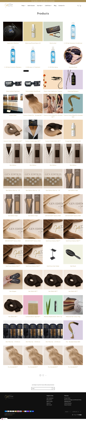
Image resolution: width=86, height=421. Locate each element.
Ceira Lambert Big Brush (13, 91)
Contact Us (61, 5)
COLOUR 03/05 (14, 192)
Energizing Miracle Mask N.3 (73, 141)
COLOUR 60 (80, 192)
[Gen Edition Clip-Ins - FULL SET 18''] (13, 178)
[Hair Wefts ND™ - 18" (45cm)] (73, 279)
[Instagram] (72, 414)
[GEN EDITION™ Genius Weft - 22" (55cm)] (13, 229)
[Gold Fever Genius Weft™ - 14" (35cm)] (73, 229)
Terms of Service (67, 403)
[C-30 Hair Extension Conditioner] (73, 31)
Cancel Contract (67, 404)
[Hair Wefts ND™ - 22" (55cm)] (13, 305)
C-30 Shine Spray (53, 67)
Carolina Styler (73, 67)
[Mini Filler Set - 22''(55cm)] (53, 330)
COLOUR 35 (16, 167)
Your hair (39, 5)
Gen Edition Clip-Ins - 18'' (13, 190)
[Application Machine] (13, 31)
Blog (55, 5)
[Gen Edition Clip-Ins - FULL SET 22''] (33, 178)
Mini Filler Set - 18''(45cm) (33, 342)
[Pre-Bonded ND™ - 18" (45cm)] (53, 355)
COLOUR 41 (17, 167)
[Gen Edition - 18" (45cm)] (33, 153)
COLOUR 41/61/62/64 (19, 192)
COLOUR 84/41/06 (20, 192)
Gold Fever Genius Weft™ (53, 241)
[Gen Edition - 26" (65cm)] (73, 153)
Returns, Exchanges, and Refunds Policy (72, 399)
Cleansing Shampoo (73, 91)
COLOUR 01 (5, 192)
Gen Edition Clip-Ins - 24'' (53, 190)
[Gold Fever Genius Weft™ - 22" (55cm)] (33, 254)
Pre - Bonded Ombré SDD (73, 342)
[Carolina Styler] (73, 55)
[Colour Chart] (13, 103)
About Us (49, 403)
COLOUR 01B (6, 192)
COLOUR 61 (41, 167)
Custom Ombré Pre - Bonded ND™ (33, 115)
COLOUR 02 (7, 192)
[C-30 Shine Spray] (53, 55)
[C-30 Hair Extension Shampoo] (13, 55)
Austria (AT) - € (75, 411)
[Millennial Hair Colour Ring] (73, 305)
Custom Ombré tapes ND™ (33, 141)
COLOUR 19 (8, 167)
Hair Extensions (50, 398)
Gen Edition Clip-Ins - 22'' (33, 190)
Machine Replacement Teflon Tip (53, 316)
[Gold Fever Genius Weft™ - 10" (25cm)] (53, 229)
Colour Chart (12, 115)
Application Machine (13, 43)
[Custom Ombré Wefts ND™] (53, 129)
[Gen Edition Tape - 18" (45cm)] (73, 178)
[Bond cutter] (53, 31)
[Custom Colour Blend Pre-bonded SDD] (73, 103)
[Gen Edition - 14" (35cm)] (13, 153)
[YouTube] (79, 414)
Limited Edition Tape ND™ (33, 316)
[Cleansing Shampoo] (73, 79)
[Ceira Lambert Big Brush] (13, 79)
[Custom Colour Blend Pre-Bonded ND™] (53, 103)
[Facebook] (74, 414)
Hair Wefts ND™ (33, 291)
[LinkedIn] (80, 414)
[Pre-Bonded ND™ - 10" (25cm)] (13, 355)
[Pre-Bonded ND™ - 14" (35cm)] (33, 355)
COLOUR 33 (15, 167)
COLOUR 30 (73, 192)
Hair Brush (73, 266)
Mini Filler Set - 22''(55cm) (53, 342)
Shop (23, 5)
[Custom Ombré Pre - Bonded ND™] (33, 103)
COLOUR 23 (9, 167)
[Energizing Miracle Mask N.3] (73, 129)
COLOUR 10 (65, 192)
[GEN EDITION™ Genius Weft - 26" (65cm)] (33, 229)
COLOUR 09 (4, 167)
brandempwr (10, 414)
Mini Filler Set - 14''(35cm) (13, 342)
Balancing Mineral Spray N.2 (33, 43)
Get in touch (49, 404)
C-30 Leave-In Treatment (33, 67)
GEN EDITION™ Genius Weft (53, 215)
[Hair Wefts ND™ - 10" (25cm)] (33, 279)
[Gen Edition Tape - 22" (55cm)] (33, 204)
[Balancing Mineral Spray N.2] (33, 31)
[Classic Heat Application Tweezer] (53, 79)
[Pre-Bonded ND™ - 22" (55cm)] (73, 355)
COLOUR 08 (3, 167)
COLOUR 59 (18, 167)
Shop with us (49, 399)
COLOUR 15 (47, 167)
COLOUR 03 (8, 192)
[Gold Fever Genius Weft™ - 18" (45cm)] (13, 254)
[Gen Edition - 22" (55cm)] (53, 153)
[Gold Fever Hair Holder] (53, 254)
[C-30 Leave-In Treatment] (33, 55)
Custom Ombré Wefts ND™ (53, 141)
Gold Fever (48, 5)
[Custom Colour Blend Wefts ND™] (13, 129)
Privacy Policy (67, 398)
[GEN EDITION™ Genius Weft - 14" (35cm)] (53, 204)
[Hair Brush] (73, 254)
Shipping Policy (67, 401)
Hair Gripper (13, 291)
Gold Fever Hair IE (11, 413)
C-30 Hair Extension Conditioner (73, 43)
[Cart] (80, 6)
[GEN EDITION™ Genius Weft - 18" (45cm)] (73, 204)
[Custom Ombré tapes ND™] (33, 129)
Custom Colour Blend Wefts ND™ (13, 141)
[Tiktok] (75, 414)
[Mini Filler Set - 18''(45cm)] (33, 330)
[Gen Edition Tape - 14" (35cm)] (13, 204)
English (66, 411)
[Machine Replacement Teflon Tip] (53, 305)
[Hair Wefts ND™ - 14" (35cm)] (53, 279)
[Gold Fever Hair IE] (9, 6)
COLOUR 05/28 (18, 192)
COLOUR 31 (34, 167)
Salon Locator (50, 401)
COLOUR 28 (72, 192)
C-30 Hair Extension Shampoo (12, 67)
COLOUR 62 (22, 167)
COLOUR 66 (12, 192)
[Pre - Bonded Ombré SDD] (73, 330)
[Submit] (53, 388)
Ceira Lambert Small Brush (33, 91)
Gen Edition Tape (73, 190)
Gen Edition (13, 165)
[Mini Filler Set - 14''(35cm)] (13, 330)
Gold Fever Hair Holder (53, 266)
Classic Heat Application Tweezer (53, 91)
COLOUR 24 (10, 167)
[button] (78, 5)
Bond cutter (53, 43)
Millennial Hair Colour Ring (73, 316)
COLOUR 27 (11, 167)
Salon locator (31, 5)
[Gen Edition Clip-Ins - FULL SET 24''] (53, 178)
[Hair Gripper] (13, 279)
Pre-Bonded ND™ (13, 367)
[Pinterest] (77, 414)
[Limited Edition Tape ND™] (33, 305)
